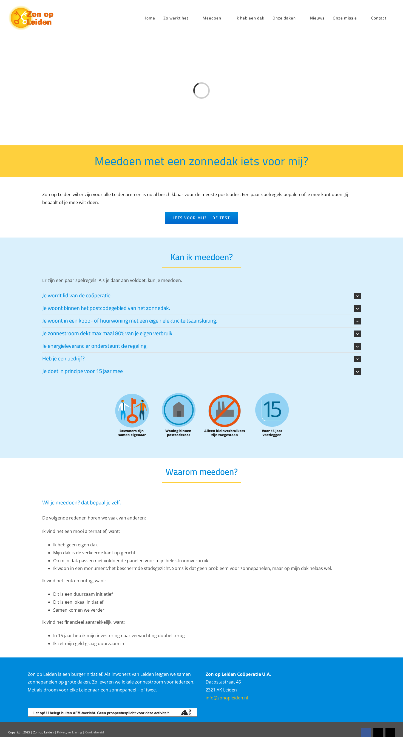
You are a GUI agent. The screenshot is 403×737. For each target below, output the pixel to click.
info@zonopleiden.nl (227, 698)
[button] (201, 296)
